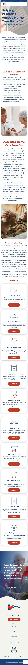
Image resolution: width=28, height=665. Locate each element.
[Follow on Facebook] (7, 615)
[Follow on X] (10, 615)
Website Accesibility (22, 662)
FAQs (14, 633)
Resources (14, 626)
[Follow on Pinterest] (15, 615)
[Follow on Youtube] (13, 615)
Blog (14, 628)
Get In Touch (14, 619)
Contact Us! (12, 587)
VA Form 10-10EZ (14, 155)
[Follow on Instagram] (21, 615)
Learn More (14, 305)
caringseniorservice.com (9, 662)
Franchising (14, 636)
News (14, 631)
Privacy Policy (16, 662)
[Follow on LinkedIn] (18, 615)
